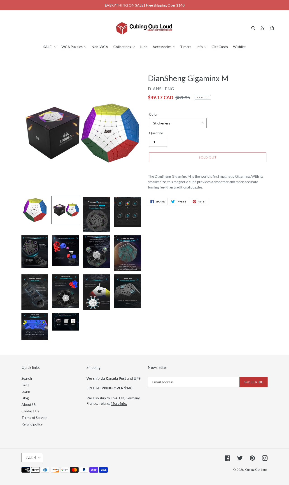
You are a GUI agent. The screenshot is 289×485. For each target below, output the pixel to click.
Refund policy (32, 424)
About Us (28, 404)
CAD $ (31, 457)
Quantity (156, 133)
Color (153, 114)
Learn (25, 391)
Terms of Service (34, 417)
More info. (119, 403)
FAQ (25, 385)
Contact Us (30, 411)
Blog (25, 398)
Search (26, 378)
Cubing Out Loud (256, 469)
